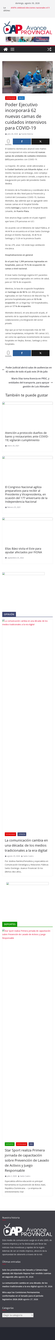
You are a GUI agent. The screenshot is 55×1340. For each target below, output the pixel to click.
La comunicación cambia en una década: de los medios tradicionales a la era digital (26, 845)
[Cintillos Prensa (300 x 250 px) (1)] (27, 884)
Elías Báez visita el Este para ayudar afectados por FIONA (23, 550)
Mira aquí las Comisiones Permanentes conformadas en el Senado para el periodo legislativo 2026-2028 (22, 1296)
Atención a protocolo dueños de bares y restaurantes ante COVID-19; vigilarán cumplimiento (27, 436)
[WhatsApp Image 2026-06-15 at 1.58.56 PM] (23, 574)
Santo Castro (28, 856)
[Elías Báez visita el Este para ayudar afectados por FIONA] (27, 519)
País (31, 1144)
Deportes (9, 1144)
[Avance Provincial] (5, 49)
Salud (21, 98)
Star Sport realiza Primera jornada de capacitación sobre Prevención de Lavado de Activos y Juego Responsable (27, 1160)
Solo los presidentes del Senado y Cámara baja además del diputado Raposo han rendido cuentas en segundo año (26, 1273)
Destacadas (10, 98)
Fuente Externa (27, 134)
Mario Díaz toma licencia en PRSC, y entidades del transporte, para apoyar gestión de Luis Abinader (29, 382)
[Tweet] (40, 142)
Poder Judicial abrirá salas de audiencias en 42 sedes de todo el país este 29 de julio (29, 369)
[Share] (22, 142)
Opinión (22, 834)
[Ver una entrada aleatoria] (49, 49)
